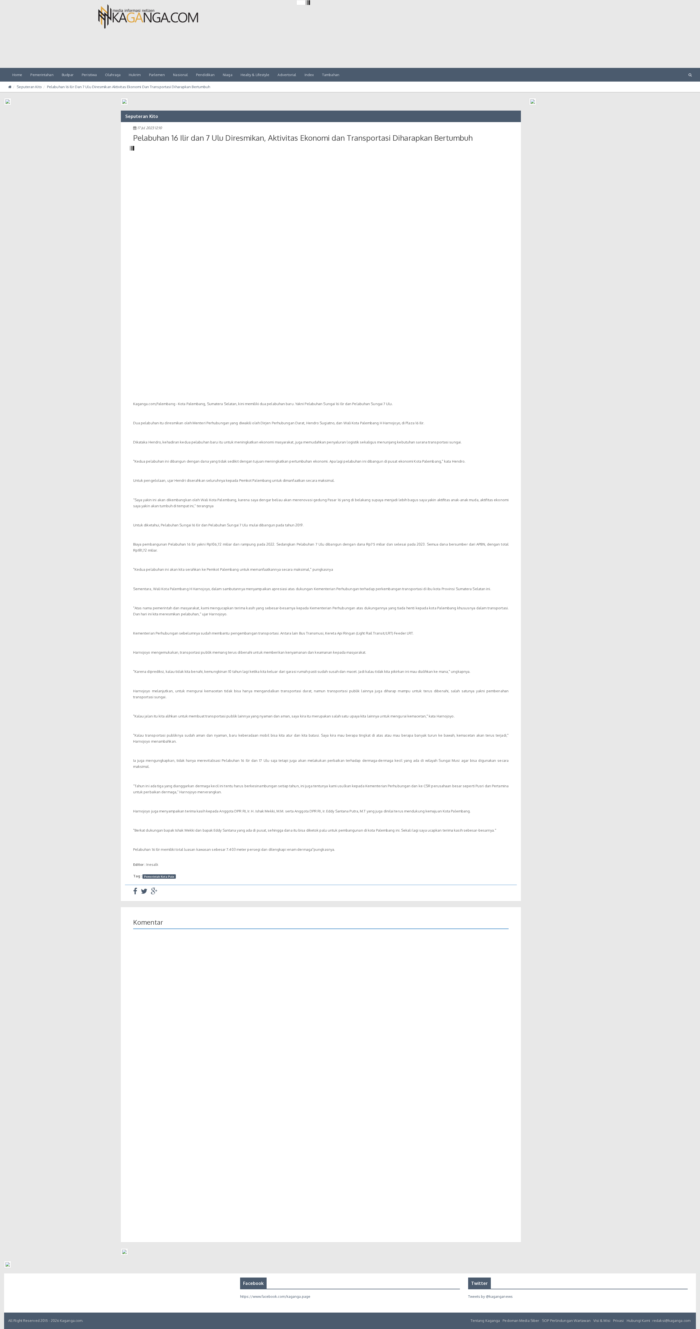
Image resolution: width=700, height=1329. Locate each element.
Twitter (479, 1283)
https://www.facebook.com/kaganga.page (275, 1296)
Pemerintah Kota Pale (159, 876)
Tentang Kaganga (485, 1320)
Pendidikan (205, 75)
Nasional (180, 75)
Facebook (253, 1283)
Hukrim (135, 75)
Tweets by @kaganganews (490, 1296)
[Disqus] (321, 1012)
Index (309, 75)
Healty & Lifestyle (255, 75)
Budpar (68, 75)
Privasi (618, 1320)
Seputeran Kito (29, 87)
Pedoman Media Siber (521, 1320)
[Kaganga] (148, 16)
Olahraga (113, 75)
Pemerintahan (41, 75)
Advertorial (287, 75)
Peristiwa (89, 75)
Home (17, 75)
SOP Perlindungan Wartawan (566, 1320)
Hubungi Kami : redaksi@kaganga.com (658, 1320)
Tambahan (330, 75)
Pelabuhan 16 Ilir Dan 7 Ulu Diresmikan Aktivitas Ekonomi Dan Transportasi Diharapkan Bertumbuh (128, 87)
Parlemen (157, 75)
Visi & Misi (601, 1320)
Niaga (227, 75)
